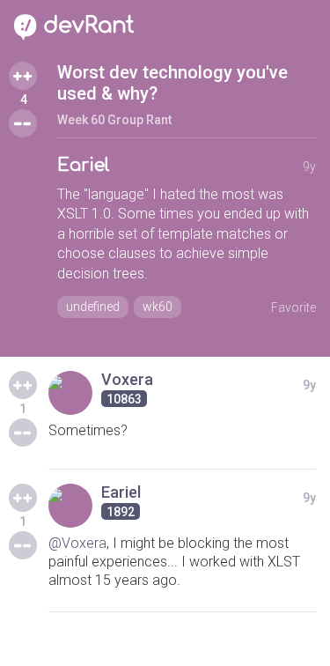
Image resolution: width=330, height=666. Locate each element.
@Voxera (77, 543)
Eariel (83, 165)
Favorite (293, 307)
